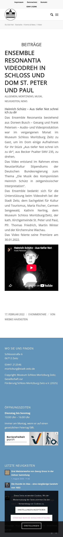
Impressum (18, 2)
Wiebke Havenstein (16, 319)
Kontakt (44, 2)
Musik (38, 96)
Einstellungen (31, 526)
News (24, 101)
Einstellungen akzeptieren (31, 509)
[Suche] (50, 14)
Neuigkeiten (12, 101)
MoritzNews (26, 96)
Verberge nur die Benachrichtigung (31, 518)
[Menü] (56, 14)
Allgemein (11, 96)
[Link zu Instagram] (52, 533)
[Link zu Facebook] (56, 533)
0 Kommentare (37, 314)
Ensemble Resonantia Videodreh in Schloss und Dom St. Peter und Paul (26, 71)
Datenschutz (32, 2)
